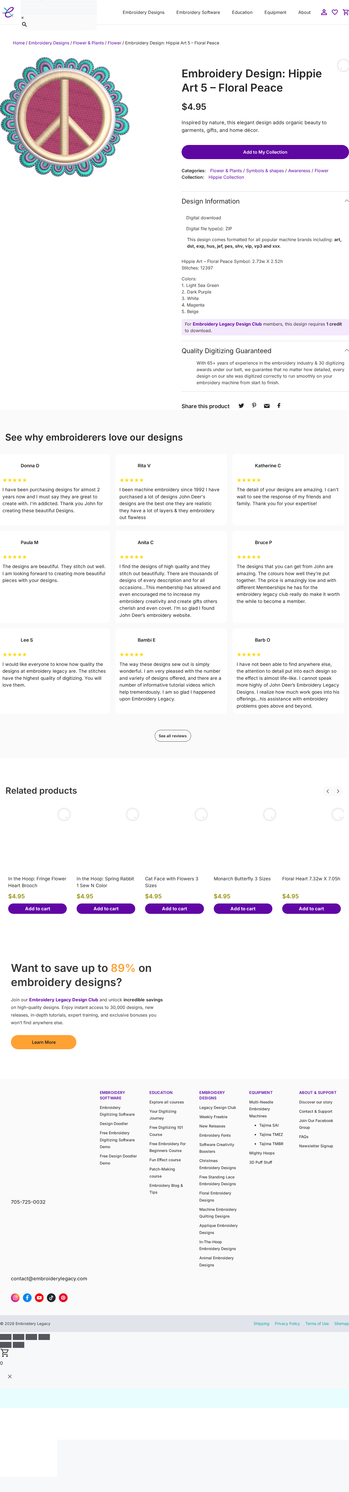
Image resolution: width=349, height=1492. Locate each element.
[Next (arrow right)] (18, 1345)
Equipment (275, 12)
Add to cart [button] (37, 908)
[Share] (31, 1337)
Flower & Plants (88, 43)
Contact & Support (315, 1111)
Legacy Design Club (217, 1107)
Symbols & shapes (265, 170)
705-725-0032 (28, 1202)
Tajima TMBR (271, 1143)
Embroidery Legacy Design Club (227, 324)
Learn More (44, 1042)
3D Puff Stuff (260, 1162)
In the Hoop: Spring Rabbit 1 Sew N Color (105, 882)
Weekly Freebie (213, 1116)
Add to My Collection (265, 152)
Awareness (299, 170)
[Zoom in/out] (5, 1337)
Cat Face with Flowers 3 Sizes (171, 882)
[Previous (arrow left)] (5, 1345)
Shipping (261, 1323)
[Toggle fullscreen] (18, 1337)
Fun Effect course (165, 1159)
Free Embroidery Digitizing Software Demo (117, 1139)
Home (19, 43)
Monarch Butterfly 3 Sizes (242, 878)
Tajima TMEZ (271, 1134)
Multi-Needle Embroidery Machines (261, 1109)
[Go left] (322, 788)
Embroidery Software (198, 12)
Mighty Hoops (262, 1153)
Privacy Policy (287, 1323)
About (304, 12)
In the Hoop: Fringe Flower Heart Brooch (37, 882)
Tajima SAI (269, 1125)
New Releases (212, 1126)
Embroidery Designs (143, 12)
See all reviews (173, 735)
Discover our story (315, 1102)
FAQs (304, 1136)
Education (242, 12)
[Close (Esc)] (44, 1337)
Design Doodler (114, 1123)
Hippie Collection (226, 177)
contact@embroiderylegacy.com (49, 1278)
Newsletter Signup (316, 1146)
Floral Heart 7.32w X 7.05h (311, 878)
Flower (114, 43)
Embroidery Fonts (215, 1135)
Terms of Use (317, 1323)
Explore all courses (166, 1102)
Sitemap (341, 1323)
